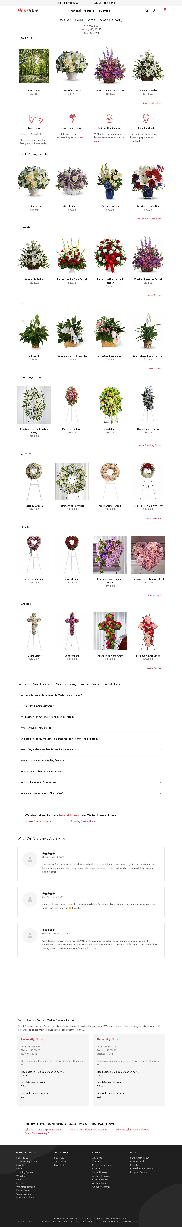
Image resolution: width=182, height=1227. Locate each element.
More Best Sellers (152, 103)
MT (46, 1221)
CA (67, 1218)
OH (75, 1221)
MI (117, 1218)
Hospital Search (138, 1172)
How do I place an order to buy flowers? (42, 760)
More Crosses (154, 668)
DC (76, 1218)
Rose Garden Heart (34, 579)
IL (94, 1218)
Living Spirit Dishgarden (110, 356)
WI (118, 1221)
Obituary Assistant (101, 1186)
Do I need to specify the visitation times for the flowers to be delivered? (59, 738)
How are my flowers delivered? (37, 705)
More (80, 137)
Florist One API (100, 1179)
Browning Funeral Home (82, 821)
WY (125, 1221)
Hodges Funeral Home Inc (38, 821)
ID (93, 1218)
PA (89, 1221)
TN (99, 1221)
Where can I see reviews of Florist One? (42, 793)
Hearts (19, 1179)
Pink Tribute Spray (72, 429)
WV (121, 1221)
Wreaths (20, 1176)
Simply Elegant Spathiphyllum (148, 356)
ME (114, 1218)
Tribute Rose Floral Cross (110, 655)
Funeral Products (82, 11)
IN (97, 1218)
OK (82, 1221)
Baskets (20, 1165)
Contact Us (97, 1161)
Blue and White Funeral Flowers (132, 1129)
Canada (134, 1165)
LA (105, 1218)
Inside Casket (23, 1190)
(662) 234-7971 (91, 33)
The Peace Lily (34, 356)
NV (69, 1221)
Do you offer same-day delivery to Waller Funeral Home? (51, 695)
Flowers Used (137, 1161)
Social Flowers (99, 1172)
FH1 (133, 1221)
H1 (137, 1221)
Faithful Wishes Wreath (72, 505)
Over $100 (59, 1165)
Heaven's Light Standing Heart (148, 579)
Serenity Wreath (34, 505)
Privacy (96, 1168)
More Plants (155, 368)
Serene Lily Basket (148, 90)
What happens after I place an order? (41, 771)
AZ (64, 1218)
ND (53, 1221)
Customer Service (101, 1165)
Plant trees (25, 140)
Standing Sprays (24, 1172)
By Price (104, 11)
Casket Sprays (23, 1194)
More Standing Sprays (150, 445)
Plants (19, 1168)
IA (90, 1218)
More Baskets (155, 295)
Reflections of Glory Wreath (148, 505)
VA (108, 1221)
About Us (97, 1157)
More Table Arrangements (148, 218)
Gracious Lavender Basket (110, 90)
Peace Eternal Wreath (110, 505)
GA (85, 1218)
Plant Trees (34, 90)
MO (124, 1218)
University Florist (32, 1039)
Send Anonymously (139, 1157)
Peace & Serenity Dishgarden (72, 356)
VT (111, 1221)
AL (58, 1218)
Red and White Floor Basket (72, 279)
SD (97, 1221)
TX (103, 1221)
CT (73, 1218)
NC (49, 1221)
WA (115, 1221)
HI (88, 1218)
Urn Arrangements (25, 1186)
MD (111, 1218)
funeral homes (69, 815)
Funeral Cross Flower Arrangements (88, 1129)
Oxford (84, 29)
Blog (129, 1221)
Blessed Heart (72, 579)
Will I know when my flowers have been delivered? (47, 716)
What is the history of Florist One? (39, 782)
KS (99, 1218)
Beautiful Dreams (72, 90)
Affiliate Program (101, 1176)
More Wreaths (154, 518)
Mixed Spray (110, 429)
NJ (62, 1221)
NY (72, 1221)
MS (91, 29)
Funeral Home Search (141, 1168)
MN (120, 1218)
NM (65, 1221)
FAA (79, 1221)
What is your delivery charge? (37, 727)
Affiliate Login (99, 1183)
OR (86, 1221)
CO (70, 1218)
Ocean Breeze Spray (148, 429)
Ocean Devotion (110, 206)
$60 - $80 (59, 1157)
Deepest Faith (72, 655)
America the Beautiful (148, 206)
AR (61, 1218)
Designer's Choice (25, 1197)
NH (59, 1221)
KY (102, 1218)
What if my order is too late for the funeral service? (48, 749)
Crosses (20, 1183)
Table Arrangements (26, 1161)
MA (107, 1218)
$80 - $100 (60, 1161)
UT (105, 1221)
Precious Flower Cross (148, 655)
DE (80, 1218)
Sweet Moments (72, 206)
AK (55, 1218)
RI (91, 1221)
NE (56, 1221)
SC (94, 1221)
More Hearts (155, 595)
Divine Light (34, 655)
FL (82, 1218)
